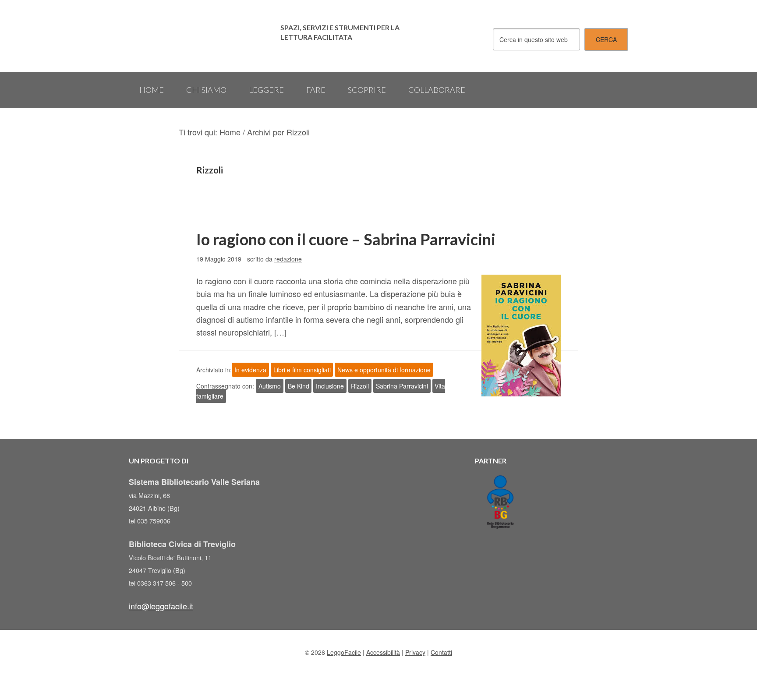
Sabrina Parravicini (402, 386)
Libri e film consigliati (302, 369)
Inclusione (330, 386)
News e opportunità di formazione (384, 369)
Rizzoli (360, 386)
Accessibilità (383, 652)
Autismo (269, 386)
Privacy (415, 652)
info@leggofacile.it (161, 605)
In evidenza (250, 369)
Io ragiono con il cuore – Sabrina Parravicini (345, 239)
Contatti (441, 652)
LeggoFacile (199, 36)
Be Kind (298, 386)
